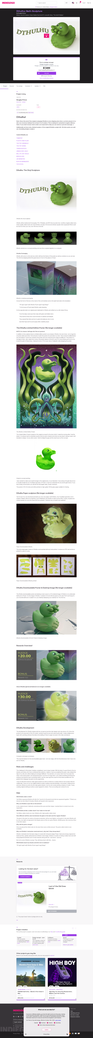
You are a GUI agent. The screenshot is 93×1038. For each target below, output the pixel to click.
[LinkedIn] (22, 1016)
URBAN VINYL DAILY (22, 151)
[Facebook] (14, 1016)
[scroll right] (75, 954)
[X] (16, 1016)
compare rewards (25, 876)
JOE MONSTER (20, 159)
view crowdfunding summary (46, 78)
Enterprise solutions (75, 1016)
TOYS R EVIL (19, 164)
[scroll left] (73, 928)
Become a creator (74, 1014)
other (38, 107)
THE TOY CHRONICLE (22, 143)
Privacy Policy (16, 1033)
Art (18, 107)
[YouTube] (18, 1016)
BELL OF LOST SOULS (22, 153)
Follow (46, 73)
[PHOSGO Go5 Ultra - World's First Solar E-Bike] (30, 972)
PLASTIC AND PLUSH (22, 140)
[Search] (38, 2)
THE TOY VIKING (21, 146)
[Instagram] (20, 1016)
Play (46, 35)
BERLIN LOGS (20, 156)
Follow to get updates (68, 944)
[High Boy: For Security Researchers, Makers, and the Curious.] (62, 972)
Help (52, 931)
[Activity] (80, 3)
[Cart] (76, 3)
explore (52, 955)
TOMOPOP (19, 138)
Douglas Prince (22, 13)
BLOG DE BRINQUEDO (22, 161)
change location (53, 7)
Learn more (35, 944)
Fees (71, 1011)
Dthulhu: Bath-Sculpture (29, 11)
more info (18, 102)
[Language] (73, 3)
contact (23, 102)
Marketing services (75, 1013)
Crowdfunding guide (60, 931)
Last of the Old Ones (57, 886)
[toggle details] (45, 999)
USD (66, 2)
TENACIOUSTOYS (21, 148)
